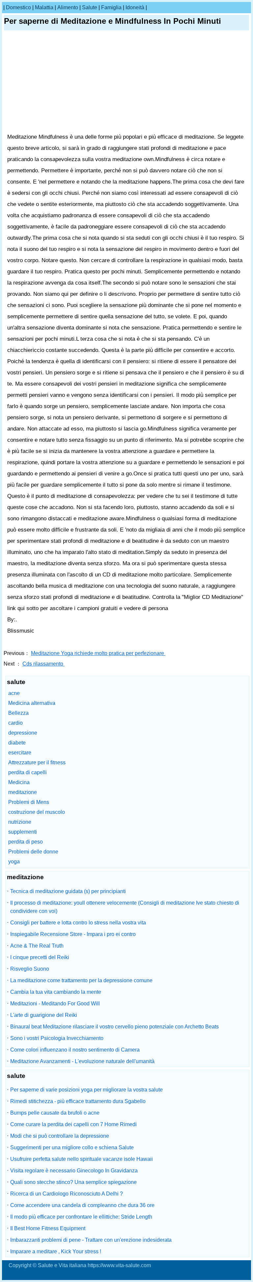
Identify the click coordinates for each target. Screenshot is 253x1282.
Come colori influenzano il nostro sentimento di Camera (75, 1050)
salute (89, 7)
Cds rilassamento (43, 664)
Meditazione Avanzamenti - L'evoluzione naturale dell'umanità (82, 1061)
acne (14, 693)
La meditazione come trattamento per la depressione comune (81, 980)
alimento (67, 7)
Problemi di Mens (28, 802)
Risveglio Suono (29, 969)
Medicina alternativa (31, 703)
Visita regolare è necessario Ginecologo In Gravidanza (74, 1170)
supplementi (22, 832)
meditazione (22, 792)
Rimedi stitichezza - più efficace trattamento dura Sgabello (78, 1101)
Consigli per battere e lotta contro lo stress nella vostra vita (78, 922)
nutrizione (19, 822)
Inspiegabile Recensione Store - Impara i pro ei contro (73, 934)
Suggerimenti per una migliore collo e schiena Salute (72, 1147)
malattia (44, 7)
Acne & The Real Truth (37, 946)
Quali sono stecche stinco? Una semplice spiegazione (73, 1182)
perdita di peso (25, 842)
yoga (14, 861)
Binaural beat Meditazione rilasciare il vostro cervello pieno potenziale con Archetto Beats (114, 1026)
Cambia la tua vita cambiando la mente (55, 992)
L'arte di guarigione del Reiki (43, 1015)
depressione (22, 733)
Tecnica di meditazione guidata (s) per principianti (68, 891)
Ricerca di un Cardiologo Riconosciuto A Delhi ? (66, 1193)
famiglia (111, 7)
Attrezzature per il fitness (37, 762)
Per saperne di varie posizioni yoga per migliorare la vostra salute (86, 1089)
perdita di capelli (27, 772)
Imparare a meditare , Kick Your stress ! (55, 1251)
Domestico (18, 7)
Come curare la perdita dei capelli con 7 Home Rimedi (73, 1124)
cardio (15, 723)
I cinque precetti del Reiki (39, 957)
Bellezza (18, 713)
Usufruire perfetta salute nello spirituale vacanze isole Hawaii (81, 1159)
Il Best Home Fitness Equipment (47, 1228)
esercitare (19, 752)
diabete (17, 742)
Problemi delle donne (33, 851)
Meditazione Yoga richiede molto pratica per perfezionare (98, 653)
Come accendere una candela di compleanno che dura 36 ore (82, 1205)
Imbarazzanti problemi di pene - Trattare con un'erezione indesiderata (91, 1240)
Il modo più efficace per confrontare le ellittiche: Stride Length (81, 1217)
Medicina (19, 782)
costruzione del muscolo (36, 812)
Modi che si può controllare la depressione (59, 1136)
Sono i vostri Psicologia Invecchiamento (56, 1038)
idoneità (135, 7)
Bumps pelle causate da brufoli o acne (54, 1113)
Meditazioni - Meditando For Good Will (55, 1003)
